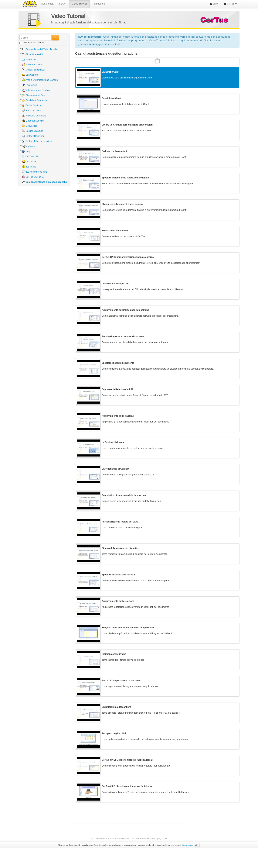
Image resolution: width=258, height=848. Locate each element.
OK (196, 845)
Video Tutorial (79, 3)
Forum (62, 3)
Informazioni (187, 845)
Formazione (99, 3)
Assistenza (47, 3)
